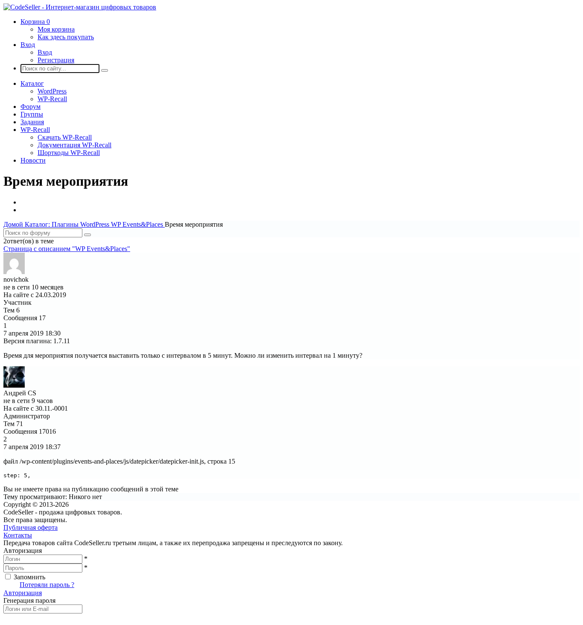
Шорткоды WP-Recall (69, 152)
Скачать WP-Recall (65, 137)
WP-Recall (52, 98)
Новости (33, 160)
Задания (32, 122)
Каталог (32, 83)
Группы (31, 114)
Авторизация (22, 592)
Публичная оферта (30, 527)
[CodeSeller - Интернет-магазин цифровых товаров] (79, 7)
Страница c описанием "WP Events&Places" (66, 248)
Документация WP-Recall (74, 145)
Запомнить (29, 577)
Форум (30, 106)
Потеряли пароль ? (47, 584)
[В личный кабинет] (14, 271)
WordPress (52, 91)
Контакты (17, 535)
